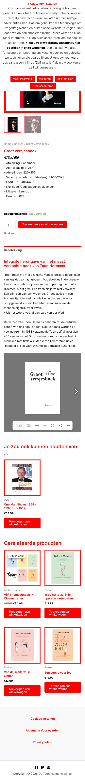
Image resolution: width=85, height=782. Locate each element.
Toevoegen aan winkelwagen (42, 224)
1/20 (19, 425)
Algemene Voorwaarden (43, 730)
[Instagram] (48, 767)
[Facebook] (36, 767)
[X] (42, 767)
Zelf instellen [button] (65, 78)
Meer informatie (23, 78)
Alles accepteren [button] (43, 85)
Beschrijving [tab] (13, 250)
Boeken (19, 143)
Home (7, 143)
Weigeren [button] (45, 78)
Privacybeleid (42, 742)
